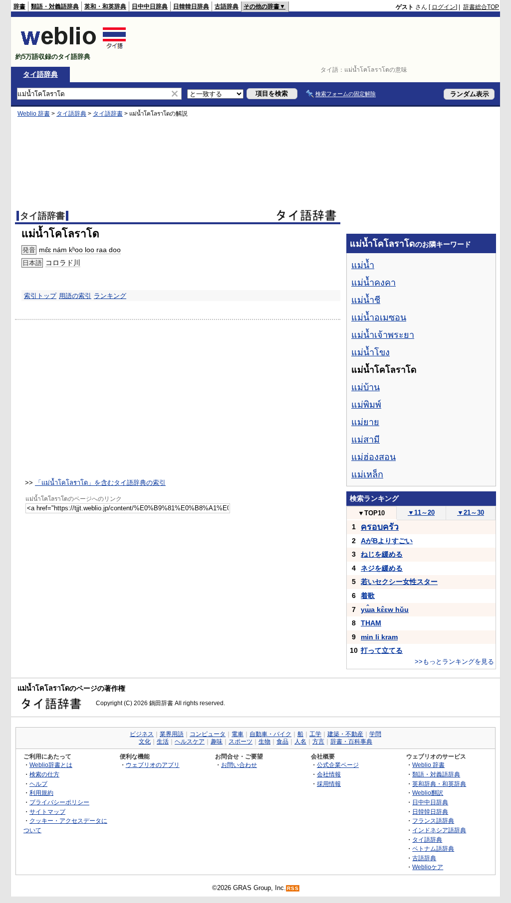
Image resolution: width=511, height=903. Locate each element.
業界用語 (172, 734)
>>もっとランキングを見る (454, 661)
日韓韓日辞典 (191, 6)
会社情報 (329, 774)
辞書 (19, 6)
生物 (264, 742)
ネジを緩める (382, 568)
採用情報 (329, 783)
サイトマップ (47, 811)
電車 (238, 734)
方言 (318, 742)
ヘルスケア (190, 742)
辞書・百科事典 (351, 742)
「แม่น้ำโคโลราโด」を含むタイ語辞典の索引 (100, 482)
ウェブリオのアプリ (153, 764)
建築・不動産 (345, 734)
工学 (315, 734)
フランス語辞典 (433, 820)
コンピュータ (208, 734)
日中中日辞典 (150, 6)
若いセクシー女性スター (399, 582)
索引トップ (40, 296)
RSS (293, 888)
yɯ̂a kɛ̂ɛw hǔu (385, 609)
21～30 (470, 512)
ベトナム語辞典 (433, 848)
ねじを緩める (382, 554)
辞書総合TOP (481, 6)
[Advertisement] (317, 41)
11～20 (421, 512)
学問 (375, 734)
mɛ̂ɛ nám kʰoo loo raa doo (80, 250)
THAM (371, 623)
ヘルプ (38, 783)
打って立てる (382, 650)
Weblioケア (427, 867)
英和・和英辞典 (105, 6)
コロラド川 (62, 263)
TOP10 (371, 513)
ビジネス (142, 734)
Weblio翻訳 (427, 792)
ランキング (110, 296)
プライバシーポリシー (59, 802)
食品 (282, 742)
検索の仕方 (44, 774)
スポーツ (241, 742)
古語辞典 (227, 6)
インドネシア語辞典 (439, 830)
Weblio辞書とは (50, 764)
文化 (145, 742)
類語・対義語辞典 (55, 6)
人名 (300, 742)
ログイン (444, 6)
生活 (163, 742)
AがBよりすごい (387, 541)
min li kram (379, 637)
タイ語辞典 (40, 74)
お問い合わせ (239, 764)
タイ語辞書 (108, 114)
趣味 (217, 742)
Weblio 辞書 (33, 114)
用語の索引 (75, 296)
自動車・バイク (270, 734)
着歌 (368, 596)
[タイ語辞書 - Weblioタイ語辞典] (73, 48)
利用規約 (41, 792)
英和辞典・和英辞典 (439, 783)
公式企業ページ (338, 764)
